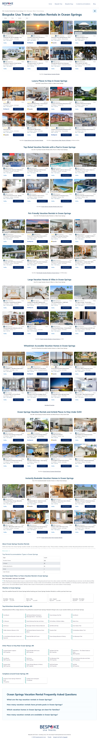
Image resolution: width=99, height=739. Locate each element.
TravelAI (65, 737)
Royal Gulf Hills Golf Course (33, 636)
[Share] (95, 11)
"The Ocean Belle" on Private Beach (11, 394)
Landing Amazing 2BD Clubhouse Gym (36, 302)
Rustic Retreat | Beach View (34, 129)
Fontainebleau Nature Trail (79, 630)
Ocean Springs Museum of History (58, 636)
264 (45, 560)
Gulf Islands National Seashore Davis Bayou (35, 631)
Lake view (15, 578)
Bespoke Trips (58, 4)
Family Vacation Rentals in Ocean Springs (50, 339)
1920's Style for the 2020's (81, 63)
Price (13, 18)
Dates (5, 18)
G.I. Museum (6, 621)
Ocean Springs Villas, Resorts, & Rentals (61, 140)
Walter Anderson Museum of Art (11, 630)
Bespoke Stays (69, 4)
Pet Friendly (9, 578)
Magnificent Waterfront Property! (83, 103)
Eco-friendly (22, 578)
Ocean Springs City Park (55, 615)
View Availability (18, 42)
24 (44, 566)
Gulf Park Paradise (31, 328)
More (27, 18)
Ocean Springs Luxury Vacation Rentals (33, 140)
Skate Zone (75, 621)
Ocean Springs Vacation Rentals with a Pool (51, 206)
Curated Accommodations (83, 4)
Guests (19, 18)
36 (44, 563)
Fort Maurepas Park (77, 636)
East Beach (75, 615)
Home (50, 4)
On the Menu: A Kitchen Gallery (57, 621)
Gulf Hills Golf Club (54, 625)
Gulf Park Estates (81, 172)
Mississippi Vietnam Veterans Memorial (36, 625)
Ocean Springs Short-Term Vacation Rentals (51, 537)
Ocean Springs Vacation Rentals (52, 74)
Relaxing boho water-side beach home (60, 394)
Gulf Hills (32, 66)
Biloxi (4, 40)
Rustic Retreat (6, 103)
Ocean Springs (9, 40)
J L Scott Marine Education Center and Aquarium (12, 637)
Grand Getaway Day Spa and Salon (35, 621)
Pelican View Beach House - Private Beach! (37, 103)
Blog (94, 4)
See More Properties (49, 405)
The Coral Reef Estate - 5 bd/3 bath (59, 302)
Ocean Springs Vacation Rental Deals (52, 471)
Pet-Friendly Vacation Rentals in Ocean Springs (48, 272)
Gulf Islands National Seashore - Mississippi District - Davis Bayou (34, 615)
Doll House (6, 625)
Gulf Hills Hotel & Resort (57, 434)
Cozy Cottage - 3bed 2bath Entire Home (84, 394)
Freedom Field (53, 630)
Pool (3, 578)
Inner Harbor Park (77, 625)
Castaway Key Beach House (81, 37)
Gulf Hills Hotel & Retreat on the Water (36, 368)
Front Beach (6, 615)
